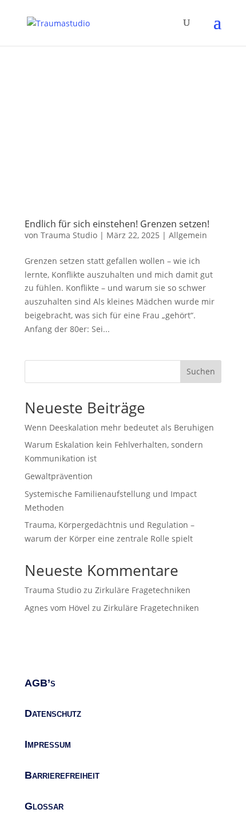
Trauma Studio (69, 235)
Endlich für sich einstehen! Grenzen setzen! (117, 224)
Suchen (201, 371)
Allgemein (188, 235)
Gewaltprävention (59, 476)
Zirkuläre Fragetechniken (143, 590)
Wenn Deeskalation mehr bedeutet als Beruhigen (119, 427)
